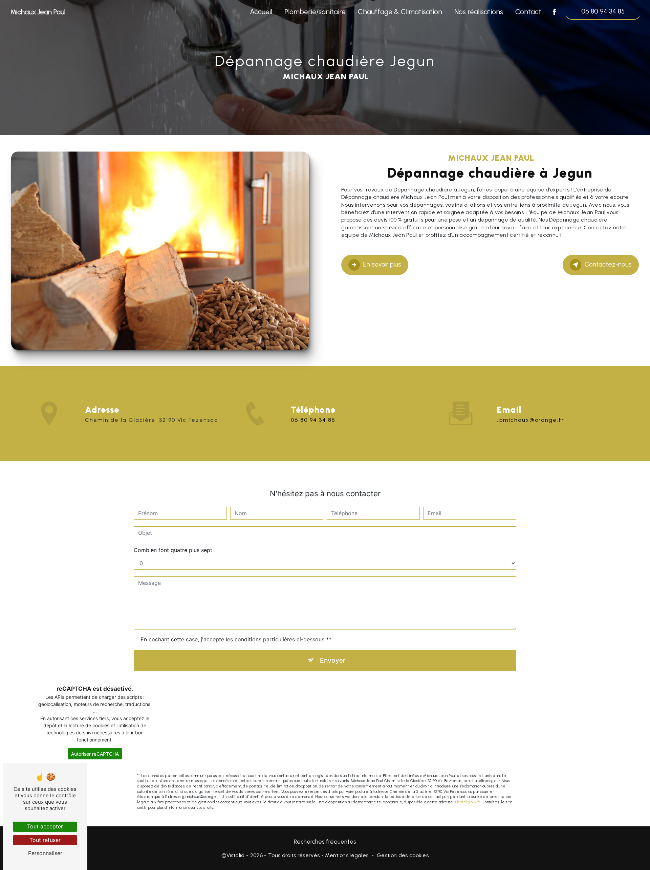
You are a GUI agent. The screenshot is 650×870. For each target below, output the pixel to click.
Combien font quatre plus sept (173, 550)
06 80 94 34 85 (603, 11)
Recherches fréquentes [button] (325, 841)
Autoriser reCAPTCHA (95, 754)
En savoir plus (382, 264)
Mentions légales (346, 855)
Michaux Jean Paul (37, 12)
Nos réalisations (478, 11)
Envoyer (332, 660)
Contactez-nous (608, 264)
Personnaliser (45, 853)
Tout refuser (45, 840)
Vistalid (235, 855)
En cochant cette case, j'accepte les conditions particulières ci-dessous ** (235, 639)
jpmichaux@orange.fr (530, 420)
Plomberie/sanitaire (315, 11)
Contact (528, 11)
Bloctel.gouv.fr (467, 802)
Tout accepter (45, 826)
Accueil (261, 11)
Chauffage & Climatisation (400, 11)
